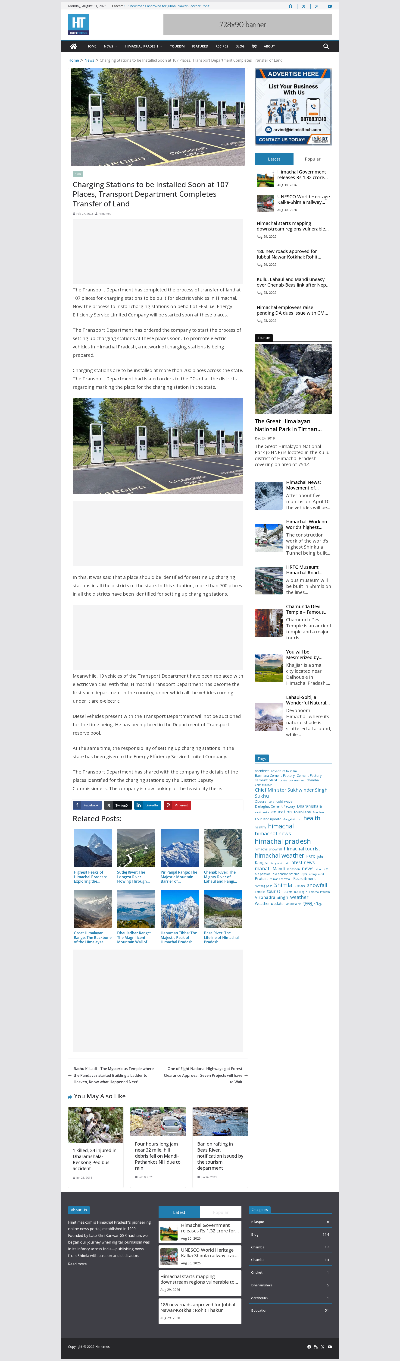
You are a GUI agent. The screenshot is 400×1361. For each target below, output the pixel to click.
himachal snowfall (268, 849)
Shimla (283, 885)
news (307, 868)
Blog (240, 46)
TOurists (287, 892)
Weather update (269, 903)
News (108, 46)
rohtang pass (263, 886)
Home (92, 46)
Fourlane (319, 812)
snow (299, 885)
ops (304, 874)
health (311, 818)
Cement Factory (309, 775)
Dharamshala (309, 806)
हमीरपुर (318, 904)
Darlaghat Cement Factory (275, 806)
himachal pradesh (283, 841)
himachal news (273, 833)
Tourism (177, 46)
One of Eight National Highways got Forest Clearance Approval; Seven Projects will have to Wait (203, 1075)
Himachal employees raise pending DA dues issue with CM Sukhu (291, 310)
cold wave (284, 801)
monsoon (293, 869)
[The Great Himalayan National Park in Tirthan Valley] (293, 379)
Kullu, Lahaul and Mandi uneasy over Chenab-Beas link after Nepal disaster (293, 282)
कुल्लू (307, 903)
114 (326, 1234)
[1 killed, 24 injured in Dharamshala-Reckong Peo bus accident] (95, 1110)
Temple (260, 892)
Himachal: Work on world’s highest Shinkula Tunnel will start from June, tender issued (307, 524)
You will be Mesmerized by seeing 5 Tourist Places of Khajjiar (304, 654)
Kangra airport (279, 863)
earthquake (262, 812)
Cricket (256, 1272)
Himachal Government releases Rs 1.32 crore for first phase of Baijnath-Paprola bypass (303, 174)
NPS (326, 869)
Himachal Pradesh (141, 46)
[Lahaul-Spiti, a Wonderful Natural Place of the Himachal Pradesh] (269, 717)
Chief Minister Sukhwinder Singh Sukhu (291, 793)
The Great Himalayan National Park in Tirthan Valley (286, 425)
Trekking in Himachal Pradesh (312, 892)
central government (292, 780)
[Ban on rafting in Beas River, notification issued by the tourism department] (220, 1110)
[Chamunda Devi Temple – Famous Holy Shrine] (269, 623)
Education (259, 1310)
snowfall (317, 885)
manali (263, 868)
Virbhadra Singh (271, 897)
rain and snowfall (280, 879)
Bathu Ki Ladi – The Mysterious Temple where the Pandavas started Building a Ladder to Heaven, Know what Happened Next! (114, 1075)
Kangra (262, 862)
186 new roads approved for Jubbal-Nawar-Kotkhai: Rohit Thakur (287, 254)
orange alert (316, 874)
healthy (260, 827)
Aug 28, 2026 (266, 292)
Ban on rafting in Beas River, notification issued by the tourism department (220, 1156)
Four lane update (268, 819)
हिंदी (254, 46)
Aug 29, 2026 (266, 236)
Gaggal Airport (292, 819)
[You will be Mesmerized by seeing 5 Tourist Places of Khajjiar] (269, 668)
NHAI (319, 869)
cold (271, 802)
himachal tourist (302, 849)
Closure (260, 801)
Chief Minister (263, 784)
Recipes (222, 46)
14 (327, 1259)
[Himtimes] (73, 46)
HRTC (310, 856)
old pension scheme (286, 874)
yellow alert (293, 904)
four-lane (302, 812)
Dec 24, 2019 (265, 438)
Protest (261, 878)
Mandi (279, 868)
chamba (313, 780)
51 (327, 1310)
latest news (302, 862)
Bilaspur (257, 1221)
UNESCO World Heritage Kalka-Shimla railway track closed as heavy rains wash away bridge (303, 199)
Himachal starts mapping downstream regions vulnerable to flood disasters (291, 226)
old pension (263, 874)
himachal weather (279, 855)
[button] (115, 46)
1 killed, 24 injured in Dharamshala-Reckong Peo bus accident (94, 1159)
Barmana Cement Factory (275, 775)
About (269, 46)
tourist (273, 891)
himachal (281, 826)
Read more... (78, 1263)
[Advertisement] (158, 251)
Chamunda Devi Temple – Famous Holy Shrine (305, 609)
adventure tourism (284, 771)
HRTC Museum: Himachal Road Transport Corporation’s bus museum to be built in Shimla (307, 569)
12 (327, 1246)
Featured (200, 46)
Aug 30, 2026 (287, 185)
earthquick (259, 1297)
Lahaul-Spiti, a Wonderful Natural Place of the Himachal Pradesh (306, 700)
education (281, 812)
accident (262, 771)
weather (299, 897)
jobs (320, 857)
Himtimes (105, 214)
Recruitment (304, 878)
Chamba (257, 1247)
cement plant (266, 780)
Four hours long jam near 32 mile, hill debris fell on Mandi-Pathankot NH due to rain (158, 1156)
